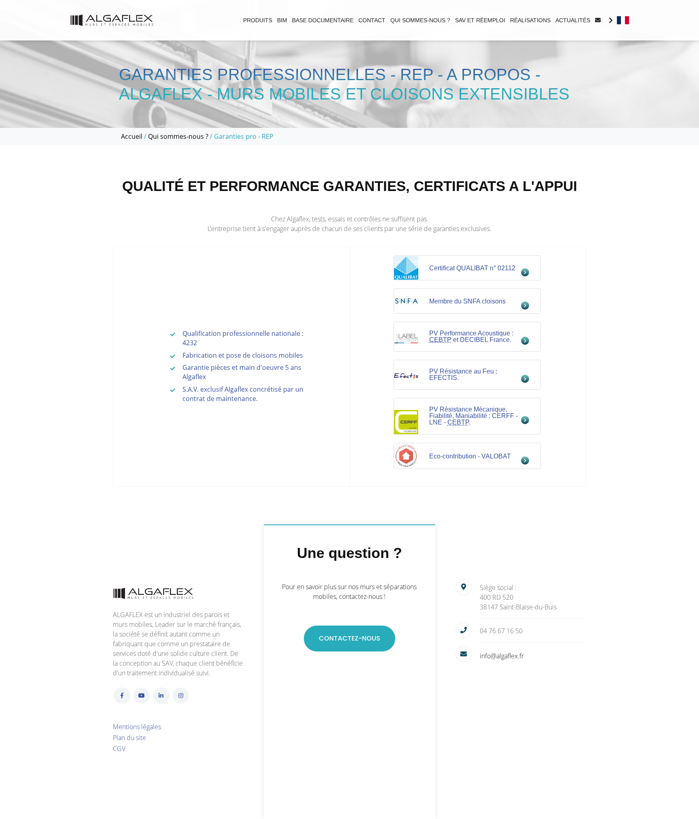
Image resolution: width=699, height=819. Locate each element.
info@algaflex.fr (502, 655)
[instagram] (181, 695)
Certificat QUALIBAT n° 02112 (472, 268)
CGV (119, 748)
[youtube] (141, 695)
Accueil (131, 136)
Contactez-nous (349, 638)
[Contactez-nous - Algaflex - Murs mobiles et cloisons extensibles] (598, 20)
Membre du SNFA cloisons (467, 301)
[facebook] (122, 695)
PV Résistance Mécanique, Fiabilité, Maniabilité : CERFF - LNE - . (473, 416)
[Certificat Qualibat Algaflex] (406, 266)
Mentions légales (137, 726)
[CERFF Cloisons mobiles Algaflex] (406, 420)
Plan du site (129, 737)
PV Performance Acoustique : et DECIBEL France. (471, 336)
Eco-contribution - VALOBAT (470, 456)
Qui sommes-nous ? (178, 136)
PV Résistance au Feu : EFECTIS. (463, 374)
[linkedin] (161, 695)
